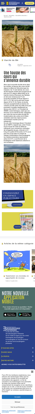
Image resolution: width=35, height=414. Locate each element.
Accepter (17, 397)
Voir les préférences (17, 407)
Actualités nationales (21, 15)
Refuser (17, 402)
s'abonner (29, 3)
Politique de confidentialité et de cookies (9, 411)
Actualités (11, 15)
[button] (32, 371)
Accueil (6, 15)
